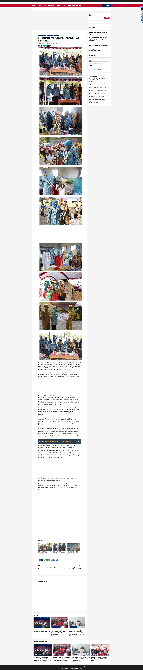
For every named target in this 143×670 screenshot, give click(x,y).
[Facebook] (142, 7)
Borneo (44, 5)
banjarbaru (103, 69)
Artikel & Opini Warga (76, 5)
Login (84, 666)
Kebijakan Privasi (68, 666)
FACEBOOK (108, 5)
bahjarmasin (93, 67)
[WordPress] (142, 20)
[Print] (142, 16)
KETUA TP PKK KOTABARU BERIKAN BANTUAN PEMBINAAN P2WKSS (73, 552)
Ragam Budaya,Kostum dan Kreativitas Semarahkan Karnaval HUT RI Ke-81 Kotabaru (99, 659)
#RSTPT (96, 67)
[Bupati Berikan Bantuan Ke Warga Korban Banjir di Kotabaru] (45, 547)
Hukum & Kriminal (52, 5)
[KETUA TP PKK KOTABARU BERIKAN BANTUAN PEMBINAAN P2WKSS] (73, 547)
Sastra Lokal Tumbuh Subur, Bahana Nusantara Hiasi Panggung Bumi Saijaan (42, 630)
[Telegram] (142, 18)
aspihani (96, 63)
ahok (106, 67)
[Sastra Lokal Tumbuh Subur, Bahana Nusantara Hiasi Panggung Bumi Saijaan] (42, 622)
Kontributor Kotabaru (38, 632)
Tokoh (69, 5)
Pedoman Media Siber (77, 666)
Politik (58, 5)
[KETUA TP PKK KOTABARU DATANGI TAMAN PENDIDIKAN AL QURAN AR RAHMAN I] (59, 547)
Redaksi (63, 666)
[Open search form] (101, 6)
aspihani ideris (101, 63)
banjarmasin (97, 69)
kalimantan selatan (44, 562)
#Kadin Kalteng (91, 69)
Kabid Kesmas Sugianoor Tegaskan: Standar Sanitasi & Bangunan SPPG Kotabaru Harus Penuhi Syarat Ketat (76, 631)
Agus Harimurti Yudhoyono (102, 67)
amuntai (90, 67)
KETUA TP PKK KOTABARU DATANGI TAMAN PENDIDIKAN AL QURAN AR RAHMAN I (59, 552)
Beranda (58, 666)
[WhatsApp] (142, 14)
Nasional (39, 5)
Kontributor (41, 43)
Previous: (48, 567)
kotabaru (50, 562)
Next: (71, 567)
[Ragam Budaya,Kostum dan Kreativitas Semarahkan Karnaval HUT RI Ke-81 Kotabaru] (100, 650)
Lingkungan (64, 5)
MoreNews (73, 668)
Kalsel (48, 35)
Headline (34, 5)
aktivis (95, 65)
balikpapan (90, 63)
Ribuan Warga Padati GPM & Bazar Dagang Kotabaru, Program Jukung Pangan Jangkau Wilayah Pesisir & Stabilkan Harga (58, 632)
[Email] (142, 11)
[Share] (142, 22)
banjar (91, 65)
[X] (142, 9)
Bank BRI (104, 63)
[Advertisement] (59, 21)
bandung (93, 63)
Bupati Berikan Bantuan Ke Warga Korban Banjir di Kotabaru (44, 552)
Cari (90, 14)
